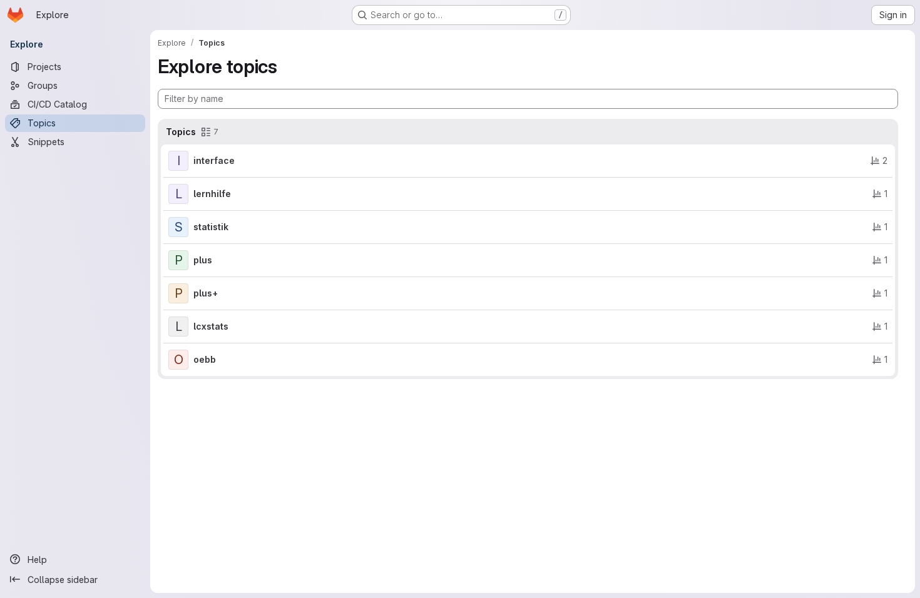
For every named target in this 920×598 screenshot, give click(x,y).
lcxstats (210, 326)
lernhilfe (212, 193)
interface (214, 160)
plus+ (205, 293)
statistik (210, 226)
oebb (204, 359)
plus (202, 260)
